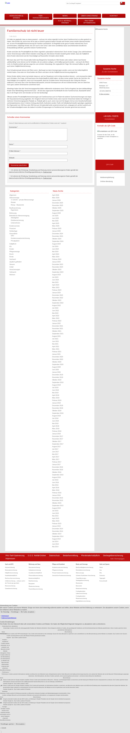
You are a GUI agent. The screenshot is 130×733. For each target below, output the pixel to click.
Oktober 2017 (56, 441)
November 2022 (57, 298)
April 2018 (55, 426)
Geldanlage (13, 231)
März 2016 (55, 490)
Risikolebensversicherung (83, 570)
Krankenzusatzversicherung (20, 238)
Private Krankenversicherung (60, 573)
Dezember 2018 (57, 405)
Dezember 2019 (57, 375)
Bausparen (32, 583)
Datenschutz (47, 172)
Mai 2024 (55, 251)
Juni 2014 (55, 544)
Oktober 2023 (56, 269)
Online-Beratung (106, 181)
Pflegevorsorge (14, 251)
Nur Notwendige (5, 612)
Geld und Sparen (104, 564)
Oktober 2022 (56, 300)
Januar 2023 (56, 292)
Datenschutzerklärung (8, 618)
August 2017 (56, 446)
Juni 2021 (55, 341)
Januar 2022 (56, 323)
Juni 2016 (55, 482)
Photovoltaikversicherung (36, 575)
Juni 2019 (55, 390)
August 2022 (56, 305)
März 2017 (55, 459)
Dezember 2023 (57, 264)
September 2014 (57, 536)
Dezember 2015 (57, 498)
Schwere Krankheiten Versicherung (85, 575)
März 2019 (55, 398)
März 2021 (55, 349)
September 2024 (57, 241)
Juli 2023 (55, 277)
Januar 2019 (56, 403)
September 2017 (57, 444)
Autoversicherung (10, 567)
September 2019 (57, 382)
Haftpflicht (12, 244)
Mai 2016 (55, 485)
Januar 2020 (56, 372)
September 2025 (57, 210)
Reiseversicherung (10, 586)
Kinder (11, 249)
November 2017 (57, 439)
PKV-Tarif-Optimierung (89, 22)
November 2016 (57, 469)
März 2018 (55, 428)
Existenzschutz (14, 226)
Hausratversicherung (34, 567)
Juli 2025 (55, 215)
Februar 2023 (56, 290)
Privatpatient (15, 241)
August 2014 (56, 539)
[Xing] (123, 9)
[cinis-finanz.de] (7, 3)
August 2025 (56, 213)
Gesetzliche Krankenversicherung (61, 575)
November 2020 (57, 359)
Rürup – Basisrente (17, 205)
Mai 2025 (55, 221)
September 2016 (57, 475)
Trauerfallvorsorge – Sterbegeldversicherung (82, 579)
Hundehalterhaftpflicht (11, 575)
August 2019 (56, 385)
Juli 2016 (55, 480)
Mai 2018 (55, 423)
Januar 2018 (56, 434)
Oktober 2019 (56, 380)
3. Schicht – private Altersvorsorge (22, 200)
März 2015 (55, 521)
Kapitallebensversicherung (83, 601)
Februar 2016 (56, 493)
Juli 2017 (55, 449)
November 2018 (57, 408)
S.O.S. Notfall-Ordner (65, 22)
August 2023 (56, 274)
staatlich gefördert (15, 262)
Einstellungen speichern (7, 724)
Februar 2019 (56, 400)
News (65, 16)
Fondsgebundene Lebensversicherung (81, 592)
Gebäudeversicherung (35, 570)
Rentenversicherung (81, 588)
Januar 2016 (56, 495)
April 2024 (55, 254)
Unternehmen (15, 223)
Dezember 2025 (57, 203)
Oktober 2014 (56, 534)
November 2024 (57, 236)
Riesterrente (79, 583)
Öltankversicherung (34, 586)
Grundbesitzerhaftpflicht (35, 573)
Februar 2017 (56, 462)
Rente (11, 257)
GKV (12, 236)
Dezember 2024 (57, 233)
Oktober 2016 (56, 472)
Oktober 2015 (56, 503)
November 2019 (57, 377)
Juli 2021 (55, 339)
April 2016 (55, 487)
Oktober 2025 (56, 208)
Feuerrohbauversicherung (36, 589)
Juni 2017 (55, 451)
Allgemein (12, 195)
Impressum (10, 558)
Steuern (12, 264)
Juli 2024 (55, 246)
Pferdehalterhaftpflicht (90, 555)
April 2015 (55, 518)
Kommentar (13, 127)
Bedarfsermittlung (70, 555)
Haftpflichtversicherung (11, 573)
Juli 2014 (55, 541)
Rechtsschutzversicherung (12, 578)
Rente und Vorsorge (82, 564)
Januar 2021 (56, 354)
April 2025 (55, 223)
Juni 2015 (55, 513)
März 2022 (55, 318)
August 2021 (56, 336)
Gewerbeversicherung (11, 588)
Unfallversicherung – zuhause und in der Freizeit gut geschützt (15, 582)
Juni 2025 (55, 218)
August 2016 (56, 477)
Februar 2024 (56, 259)
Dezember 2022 (57, 295)
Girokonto (102, 575)
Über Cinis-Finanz (89, 16)
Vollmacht (12, 272)
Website (11, 158)
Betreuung (12, 213)
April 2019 (55, 395)
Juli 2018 (55, 418)
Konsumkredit (103, 581)
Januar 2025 (56, 231)
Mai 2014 (55, 546)
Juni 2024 (55, 249)
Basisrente (79, 586)
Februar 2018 (56, 431)
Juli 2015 (55, 511)
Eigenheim (14, 210)
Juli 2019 (55, 387)
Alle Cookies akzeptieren (27, 612)
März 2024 (55, 257)
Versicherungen (14, 269)
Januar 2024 (56, 262)
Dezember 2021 (57, 326)
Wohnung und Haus (34, 564)
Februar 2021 (56, 351)
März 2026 (55, 198)
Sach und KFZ (9, 564)
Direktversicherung (17, 220)
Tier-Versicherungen (41, 17)
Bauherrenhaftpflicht (34, 578)
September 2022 (57, 303)
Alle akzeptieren (20, 724)
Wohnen (12, 274)
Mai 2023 (55, 282)
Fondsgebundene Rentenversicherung (81, 597)
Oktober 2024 (56, 239)
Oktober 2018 (56, 410)
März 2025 (55, 226)
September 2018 (57, 413)
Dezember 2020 (57, 357)
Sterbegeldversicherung (113, 555)
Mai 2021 (55, 344)
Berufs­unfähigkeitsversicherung (84, 567)
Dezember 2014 (57, 528)
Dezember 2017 (57, 436)
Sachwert (12, 259)
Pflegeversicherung (57, 570)
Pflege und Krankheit (58, 564)
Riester (13, 202)
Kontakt (114, 16)
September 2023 (57, 272)
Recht (11, 254)
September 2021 (57, 333)
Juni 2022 (55, 310)
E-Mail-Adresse (14, 151)
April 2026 (55, 195)
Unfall (11, 267)
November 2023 (57, 267)
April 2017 (55, 457)
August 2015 (56, 508)
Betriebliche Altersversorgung (19, 215)
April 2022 (55, 316)
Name (11, 144)
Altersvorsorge (14, 198)
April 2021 (55, 346)
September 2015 (57, 505)
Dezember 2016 (57, 467)
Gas (100, 570)
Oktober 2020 (56, 362)
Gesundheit (13, 233)
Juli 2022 (55, 308)
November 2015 (57, 500)
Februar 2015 (56, 523)
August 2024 (56, 244)
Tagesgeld (102, 578)
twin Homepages (117, 559)
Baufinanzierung (15, 208)
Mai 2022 (55, 313)
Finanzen (12, 228)
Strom (101, 567)
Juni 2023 (55, 280)
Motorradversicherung (11, 570)
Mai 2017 (55, 454)
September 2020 (57, 364)
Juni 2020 (55, 369)
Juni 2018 (55, 421)
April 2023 (55, 285)
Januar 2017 (56, 464)
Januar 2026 (56, 200)
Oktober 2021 (56, 331)
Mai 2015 (55, 516)
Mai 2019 (55, 392)
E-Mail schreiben (104, 94)
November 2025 (57, 205)
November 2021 (57, 328)
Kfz (10, 246)
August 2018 (56, 416)
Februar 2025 (56, 228)
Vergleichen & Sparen (16, 17)
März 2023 (55, 287)
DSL (100, 573)
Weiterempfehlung (107, 177)
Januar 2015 (56, 526)
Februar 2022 (56, 321)
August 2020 (56, 367)
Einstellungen (15, 612)
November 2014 (57, 531)
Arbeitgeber (15, 218)
